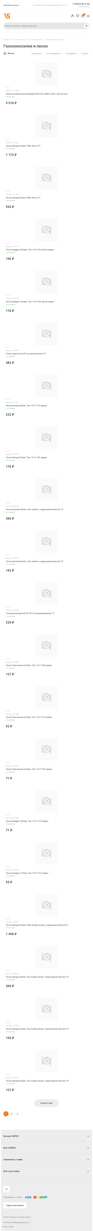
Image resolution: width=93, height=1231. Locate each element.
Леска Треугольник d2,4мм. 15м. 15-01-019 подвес (29, 717)
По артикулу (36, 54)
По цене (84, 54)
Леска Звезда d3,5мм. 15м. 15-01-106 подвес (26, 457)
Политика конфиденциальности (16, 1222)
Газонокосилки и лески (54, 40)
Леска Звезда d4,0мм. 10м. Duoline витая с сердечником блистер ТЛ (37, 977)
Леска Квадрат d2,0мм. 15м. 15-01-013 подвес (27, 821)
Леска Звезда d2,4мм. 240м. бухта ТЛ (23, 146)
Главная (6, 40)
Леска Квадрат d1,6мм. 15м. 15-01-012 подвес (27, 873)
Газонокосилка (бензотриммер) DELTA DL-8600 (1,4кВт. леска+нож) (36, 94)
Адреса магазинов (15, 1205)
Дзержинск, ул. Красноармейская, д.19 (50, 5)
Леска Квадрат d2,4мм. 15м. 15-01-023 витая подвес (30, 302)
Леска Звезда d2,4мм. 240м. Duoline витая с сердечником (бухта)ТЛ (37, 925)
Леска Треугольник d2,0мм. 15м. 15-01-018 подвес (29, 769)
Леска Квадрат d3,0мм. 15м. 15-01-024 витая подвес (30, 250)
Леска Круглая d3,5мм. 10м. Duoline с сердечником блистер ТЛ (34, 561)
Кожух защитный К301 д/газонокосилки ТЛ (26, 353)
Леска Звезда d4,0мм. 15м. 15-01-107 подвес (26, 405)
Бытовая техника (36, 40)
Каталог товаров (19, 40)
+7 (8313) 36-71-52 (80, 4)
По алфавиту (71, 54)
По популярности (53, 54)
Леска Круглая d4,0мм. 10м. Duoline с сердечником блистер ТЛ (34, 509)
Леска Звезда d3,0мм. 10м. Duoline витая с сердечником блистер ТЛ (37, 1081)
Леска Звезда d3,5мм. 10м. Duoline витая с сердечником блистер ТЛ (37, 1029)
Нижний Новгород (11, 5)
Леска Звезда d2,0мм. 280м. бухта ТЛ (23, 198)
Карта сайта (8, 1227)
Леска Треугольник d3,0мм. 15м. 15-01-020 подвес (29, 665)
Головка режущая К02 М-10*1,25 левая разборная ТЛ (30, 613)
